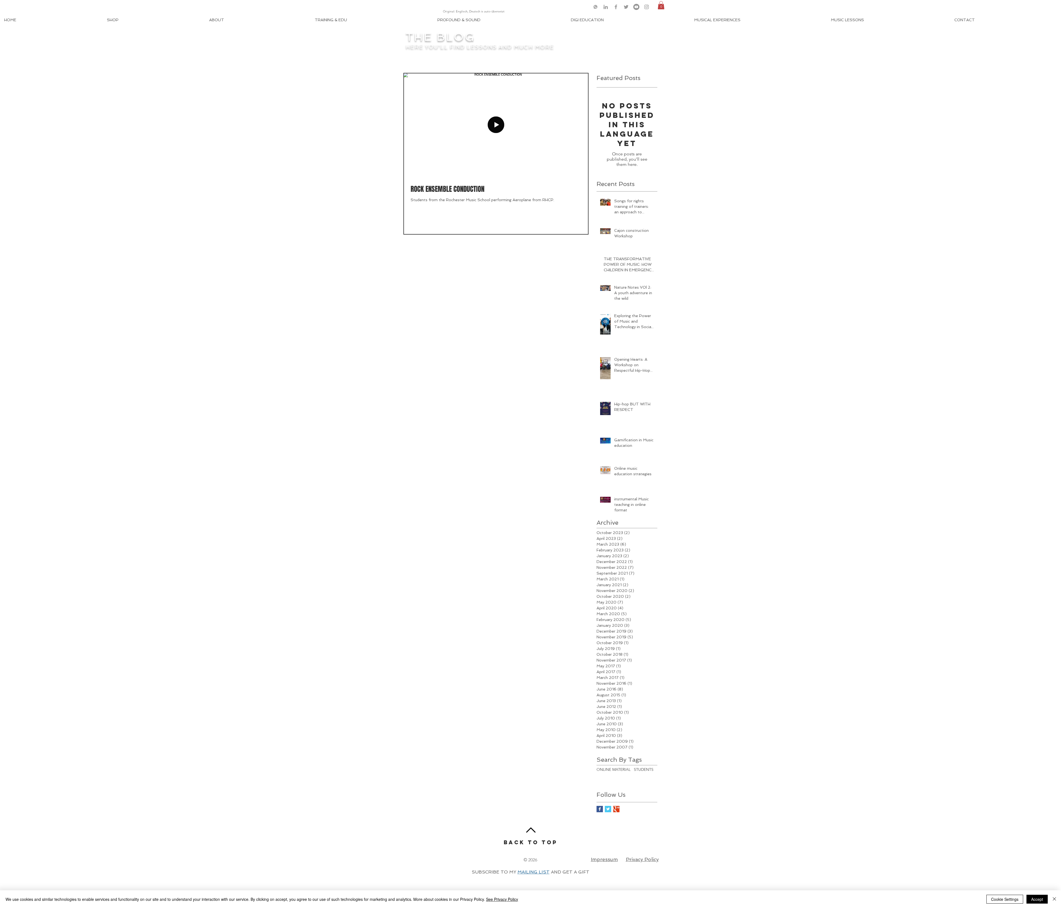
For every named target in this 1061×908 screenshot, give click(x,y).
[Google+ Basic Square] (616, 809)
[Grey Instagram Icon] (647, 7)
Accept (1037, 899)
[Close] (1054, 899)
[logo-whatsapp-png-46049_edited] (595, 7)
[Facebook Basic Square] (600, 809)
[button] (661, 5)
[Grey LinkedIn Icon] (606, 7)
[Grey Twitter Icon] (626, 7)
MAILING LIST (534, 872)
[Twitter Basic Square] (608, 809)
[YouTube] (636, 7)
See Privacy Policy (502, 899)
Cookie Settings (1004, 899)
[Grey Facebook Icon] (616, 7)
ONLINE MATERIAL (614, 769)
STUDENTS (643, 769)
